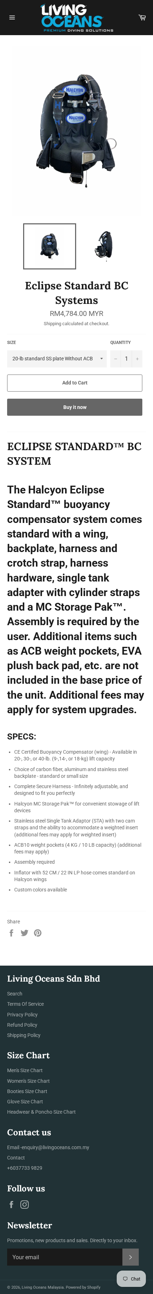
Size (11, 342)
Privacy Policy (22, 1014)
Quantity (120, 342)
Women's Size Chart (28, 1081)
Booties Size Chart (27, 1091)
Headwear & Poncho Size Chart (41, 1112)
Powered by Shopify (83, 1287)
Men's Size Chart (25, 1070)
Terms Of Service (25, 1004)
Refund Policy (22, 1025)
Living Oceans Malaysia (43, 1287)
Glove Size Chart (25, 1101)
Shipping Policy (24, 1035)
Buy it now (74, 407)
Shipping (52, 323)
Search (14, 994)
